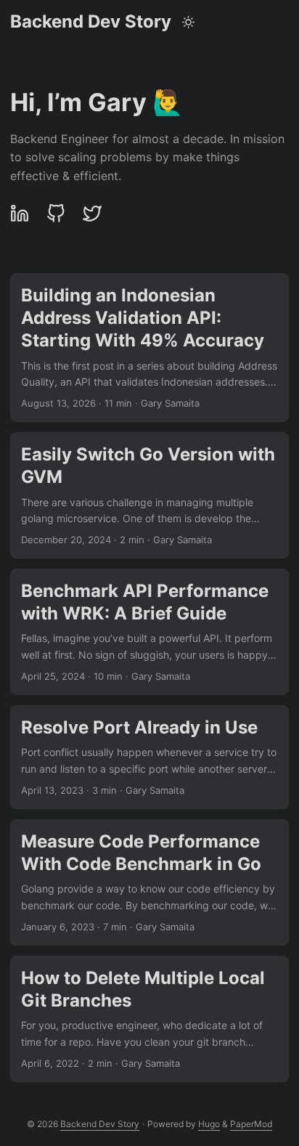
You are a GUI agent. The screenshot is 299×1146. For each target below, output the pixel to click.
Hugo (209, 1123)
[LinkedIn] (23, 213)
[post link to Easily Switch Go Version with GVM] (149, 495)
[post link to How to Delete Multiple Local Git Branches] (149, 1018)
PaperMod (251, 1123)
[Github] (56, 213)
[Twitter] (92, 213)
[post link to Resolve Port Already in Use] (149, 757)
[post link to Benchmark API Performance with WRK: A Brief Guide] (149, 631)
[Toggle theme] (189, 22)
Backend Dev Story (90, 21)
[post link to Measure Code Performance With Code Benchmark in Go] (149, 882)
